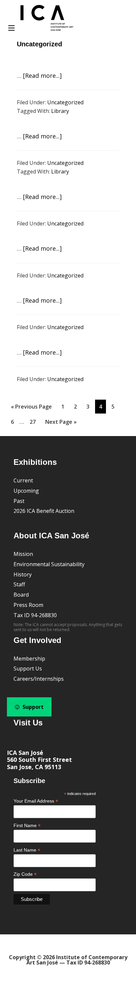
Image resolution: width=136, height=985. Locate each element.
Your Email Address (36, 801)
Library (60, 111)
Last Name (27, 850)
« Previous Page (31, 408)
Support (32, 707)
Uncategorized (65, 102)
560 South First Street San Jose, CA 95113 (39, 763)
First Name (27, 825)
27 (34, 421)
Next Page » (61, 423)
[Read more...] (42, 75)
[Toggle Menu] (40, 18)
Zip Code (25, 874)
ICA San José (25, 753)
